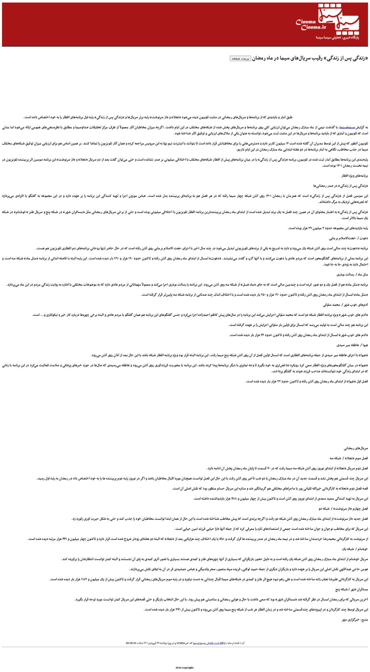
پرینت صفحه (240, 58)
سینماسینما (347, 127)
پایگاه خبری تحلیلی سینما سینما (209, 643)
